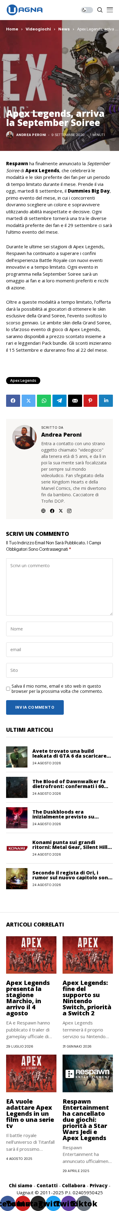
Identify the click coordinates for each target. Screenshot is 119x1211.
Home (12, 28)
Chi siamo (20, 1185)
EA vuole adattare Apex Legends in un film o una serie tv (30, 1113)
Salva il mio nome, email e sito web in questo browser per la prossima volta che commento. (57, 689)
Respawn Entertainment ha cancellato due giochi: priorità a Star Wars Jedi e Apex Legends (86, 1119)
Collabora (73, 1185)
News (64, 28)
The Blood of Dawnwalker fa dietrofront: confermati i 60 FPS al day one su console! (69, 786)
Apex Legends (23, 380)
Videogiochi (38, 28)
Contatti (47, 1185)
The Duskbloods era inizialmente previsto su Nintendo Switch (63, 816)
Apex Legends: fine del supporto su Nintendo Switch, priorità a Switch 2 (87, 998)
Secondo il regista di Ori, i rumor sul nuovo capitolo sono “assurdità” (71, 877)
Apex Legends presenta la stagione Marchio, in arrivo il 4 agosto (28, 998)
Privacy (98, 1185)
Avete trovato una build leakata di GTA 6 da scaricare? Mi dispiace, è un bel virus (70, 756)
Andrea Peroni (31, 135)
